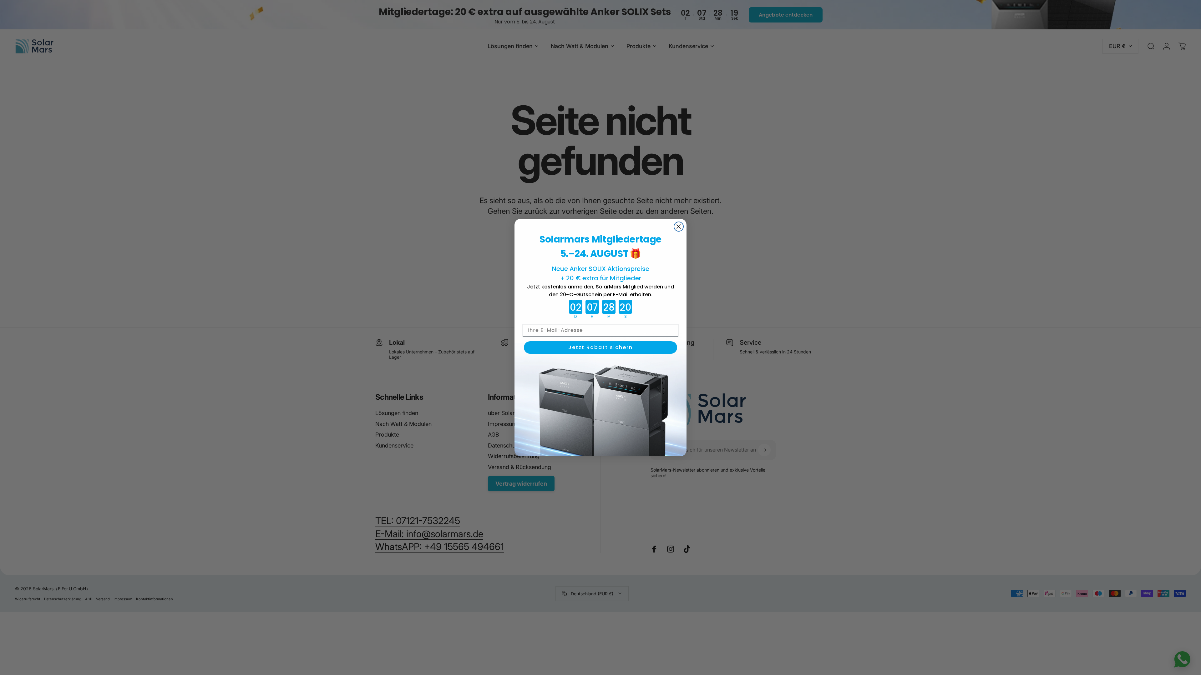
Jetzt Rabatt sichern (600, 347)
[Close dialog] (678, 226)
